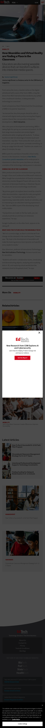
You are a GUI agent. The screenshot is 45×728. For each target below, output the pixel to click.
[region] (22, 715)
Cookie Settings (22, 724)
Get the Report (22, 358)
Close (39, 332)
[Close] (42, 705)
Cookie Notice (16, 719)
